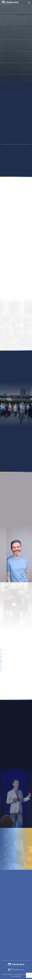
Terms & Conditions (7, 974)
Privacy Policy (18, 974)
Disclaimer (26, 974)
